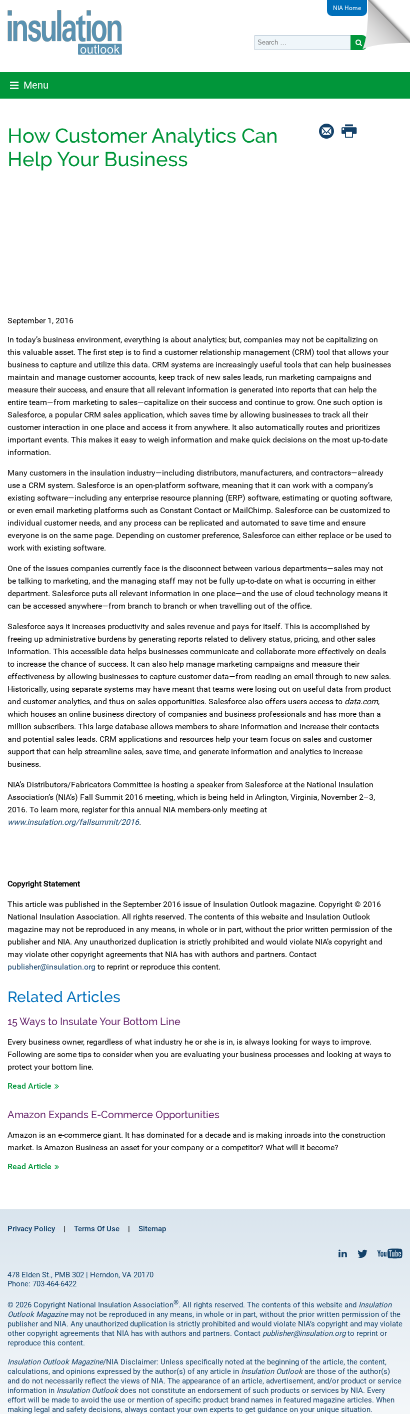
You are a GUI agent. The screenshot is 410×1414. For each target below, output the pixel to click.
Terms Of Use (97, 1228)
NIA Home (347, 8)
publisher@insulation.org (52, 967)
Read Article (30, 1086)
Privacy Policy (31, 1228)
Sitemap (152, 1228)
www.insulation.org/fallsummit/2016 (73, 822)
